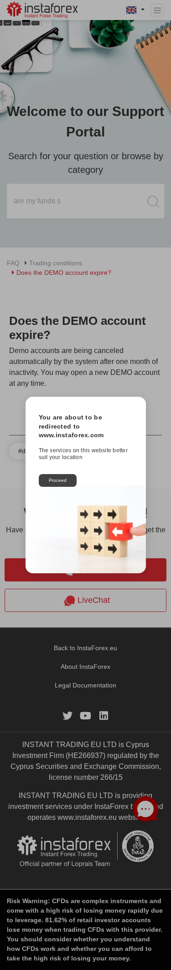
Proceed (58, 480)
